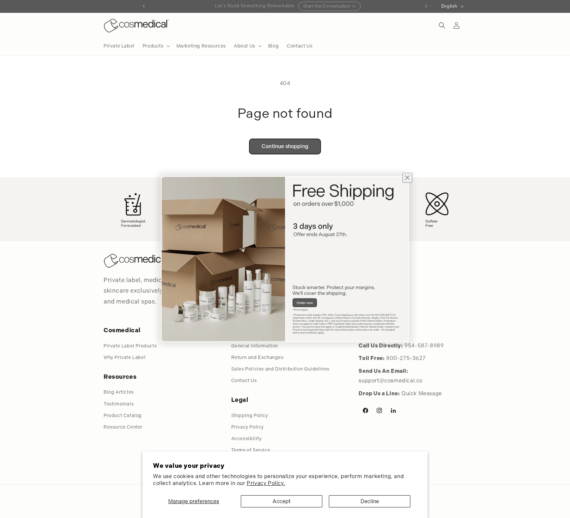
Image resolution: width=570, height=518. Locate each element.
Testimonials (119, 403)
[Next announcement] (426, 6)
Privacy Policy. (266, 483)
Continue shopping (285, 146)
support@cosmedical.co (391, 380)
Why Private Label (124, 357)
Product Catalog (123, 415)
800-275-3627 (406, 358)
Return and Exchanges (257, 357)
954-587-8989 (424, 345)
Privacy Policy (247, 427)
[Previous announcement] (144, 6)
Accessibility (246, 438)
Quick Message (421, 393)
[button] (156, 46)
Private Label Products (130, 345)
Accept (281, 501)
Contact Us (244, 380)
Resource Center (123, 427)
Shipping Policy (249, 415)
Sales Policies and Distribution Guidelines (280, 369)
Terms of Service (250, 450)
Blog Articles (119, 392)
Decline (370, 501)
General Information (254, 345)
